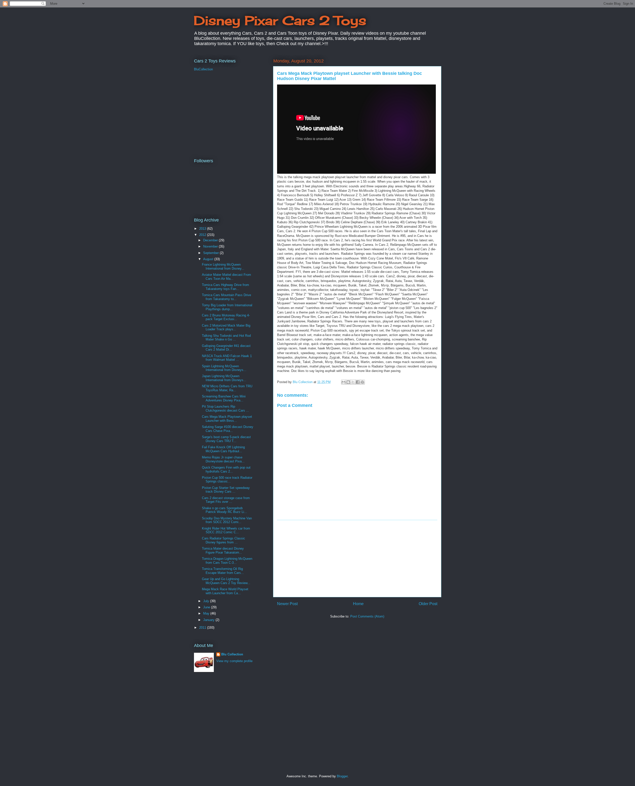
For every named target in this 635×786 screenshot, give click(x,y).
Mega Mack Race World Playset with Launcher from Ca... (225, 591)
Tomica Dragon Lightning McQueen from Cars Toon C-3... (227, 560)
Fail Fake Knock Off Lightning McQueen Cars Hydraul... (223, 449)
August (208, 259)
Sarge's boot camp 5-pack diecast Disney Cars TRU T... (226, 439)
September (211, 253)
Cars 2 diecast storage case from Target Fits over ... (226, 500)
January (209, 620)
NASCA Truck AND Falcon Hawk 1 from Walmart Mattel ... (227, 358)
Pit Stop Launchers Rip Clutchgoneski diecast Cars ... (225, 408)
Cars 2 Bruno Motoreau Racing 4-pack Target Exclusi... (226, 317)
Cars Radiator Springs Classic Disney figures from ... (223, 540)
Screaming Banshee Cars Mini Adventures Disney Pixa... (224, 398)
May (206, 613)
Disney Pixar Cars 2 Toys (280, 20)
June (207, 607)
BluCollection (203, 69)
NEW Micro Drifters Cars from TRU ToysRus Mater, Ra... (227, 388)
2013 (203, 228)
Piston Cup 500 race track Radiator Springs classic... (227, 479)
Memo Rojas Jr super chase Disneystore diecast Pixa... (223, 459)
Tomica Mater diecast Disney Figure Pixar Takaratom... (223, 550)
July (206, 601)
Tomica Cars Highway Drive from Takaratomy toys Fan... (225, 287)
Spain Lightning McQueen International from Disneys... (224, 368)
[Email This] (343, 382)
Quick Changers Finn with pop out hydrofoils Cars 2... (226, 469)
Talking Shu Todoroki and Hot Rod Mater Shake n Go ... (226, 337)
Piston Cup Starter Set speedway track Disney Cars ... (226, 490)
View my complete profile (234, 661)
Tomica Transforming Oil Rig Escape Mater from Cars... (223, 571)
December (211, 240)
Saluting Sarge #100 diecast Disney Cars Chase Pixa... (227, 429)
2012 (203, 235)
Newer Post (287, 604)
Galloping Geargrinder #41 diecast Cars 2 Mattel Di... (226, 348)
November (211, 246)
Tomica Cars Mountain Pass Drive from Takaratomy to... (226, 297)
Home (358, 604)
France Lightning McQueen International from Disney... (223, 266)
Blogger (342, 776)
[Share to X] (352, 382)
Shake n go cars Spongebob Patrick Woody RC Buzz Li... (224, 510)
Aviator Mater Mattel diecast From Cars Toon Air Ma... (226, 277)
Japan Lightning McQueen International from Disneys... (224, 378)
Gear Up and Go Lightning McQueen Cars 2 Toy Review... (226, 581)
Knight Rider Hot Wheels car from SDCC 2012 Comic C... (226, 530)
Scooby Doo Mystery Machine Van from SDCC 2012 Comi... (227, 520)
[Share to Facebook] (357, 382)
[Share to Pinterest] (362, 382)
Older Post (428, 604)
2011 (203, 627)
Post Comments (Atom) (367, 616)
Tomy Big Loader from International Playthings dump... (227, 307)
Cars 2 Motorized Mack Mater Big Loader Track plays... (226, 327)
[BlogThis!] (348, 382)
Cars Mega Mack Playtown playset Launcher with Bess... (227, 418)
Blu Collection (232, 654)
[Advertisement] (357, 558)
